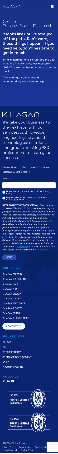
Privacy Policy (22, 247)
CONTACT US (10, 267)
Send (9, 257)
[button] (52, 6)
